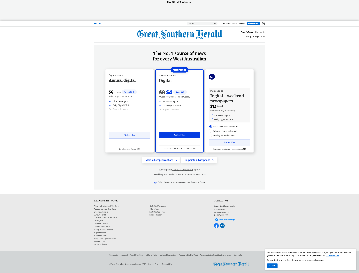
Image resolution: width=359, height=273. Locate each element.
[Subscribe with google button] (179, 142)
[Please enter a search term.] (215, 23)
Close (272, 266)
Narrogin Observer (101, 244)
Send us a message (227, 220)
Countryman (98, 221)
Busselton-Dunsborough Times (105, 218)
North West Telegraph (157, 206)
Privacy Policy (154, 264)
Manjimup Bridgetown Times (105, 238)
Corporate (238, 255)
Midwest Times (99, 241)
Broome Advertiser (101, 212)
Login (242, 23)
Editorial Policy (152, 255)
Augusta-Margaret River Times (105, 209)
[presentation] (210, 126)
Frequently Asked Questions (131, 255)
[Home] (100, 23)
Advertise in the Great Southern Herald (215, 255)
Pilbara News (154, 209)
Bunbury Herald (100, 215)
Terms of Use (167, 264)
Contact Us (113, 255)
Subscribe (253, 23)
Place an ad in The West (188, 255)
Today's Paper (247, 32)
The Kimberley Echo (101, 235)
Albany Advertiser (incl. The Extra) (106, 206)
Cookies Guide (332, 255)
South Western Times (157, 212)
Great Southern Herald (102, 227)
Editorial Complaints (168, 255)
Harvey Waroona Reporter (103, 230)
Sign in (202, 182)
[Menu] (95, 23)
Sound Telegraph (155, 215)
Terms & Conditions (182, 169)
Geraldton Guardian (101, 224)
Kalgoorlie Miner (100, 232)
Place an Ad (260, 32)
